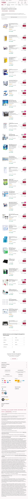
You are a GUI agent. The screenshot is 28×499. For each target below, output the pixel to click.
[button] (9, 330)
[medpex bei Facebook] (15, 388)
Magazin (7, 0)
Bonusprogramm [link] (3, 0)
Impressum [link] (3, 411)
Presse (8, 409)
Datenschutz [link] (15, 409)
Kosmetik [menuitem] (16, 4)
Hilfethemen (25, 0)
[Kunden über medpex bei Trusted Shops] (5, 399)
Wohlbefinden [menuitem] (12, 4)
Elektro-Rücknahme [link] (20, 409)
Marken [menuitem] (23, 4)
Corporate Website (4, 409)
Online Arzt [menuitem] (5, 4)
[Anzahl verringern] (19, 25)
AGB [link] (10, 409)
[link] (2, 393)
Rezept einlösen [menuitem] (2, 4)
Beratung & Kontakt (21, 0)
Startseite (2, 7)
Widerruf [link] (12, 409)
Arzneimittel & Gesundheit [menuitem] (8, 5)
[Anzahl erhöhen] (21, 25)
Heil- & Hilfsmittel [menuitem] (19, 4)
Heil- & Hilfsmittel (6, 7)
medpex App (10, 0)
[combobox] (12, 2)
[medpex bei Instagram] (17, 388)
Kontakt (25, 409)
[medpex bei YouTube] (18, 388)
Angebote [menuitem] (26, 4)
